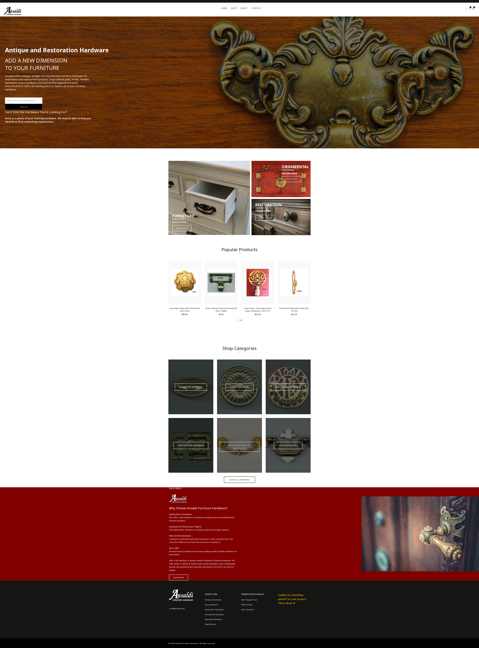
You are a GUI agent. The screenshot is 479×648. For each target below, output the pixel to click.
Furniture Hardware (213, 600)
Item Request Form (249, 600)
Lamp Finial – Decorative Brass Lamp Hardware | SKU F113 (258, 309)
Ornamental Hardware (214, 614)
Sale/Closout (210, 624)
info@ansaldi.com (177, 608)
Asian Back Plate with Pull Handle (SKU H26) (185, 309)
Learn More (178, 577)
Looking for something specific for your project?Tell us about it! (292, 599)
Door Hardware (211, 605)
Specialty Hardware (213, 619)
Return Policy (246, 605)
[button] (199, 280)
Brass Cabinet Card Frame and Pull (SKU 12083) (221, 309)
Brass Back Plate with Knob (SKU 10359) (294, 309)
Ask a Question (247, 609)
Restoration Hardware (214, 609)
